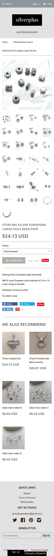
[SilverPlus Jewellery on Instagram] (39, 520)
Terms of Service (27, 497)
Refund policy (27, 501)
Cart (49, 3)
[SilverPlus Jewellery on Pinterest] (31, 520)
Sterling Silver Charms (23, 42)
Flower (5, 245)
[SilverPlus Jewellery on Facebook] (23, 520)
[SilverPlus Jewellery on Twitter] (15, 520)
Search (27, 493)
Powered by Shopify (39, 549)
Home (4, 42)
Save (46, 260)
